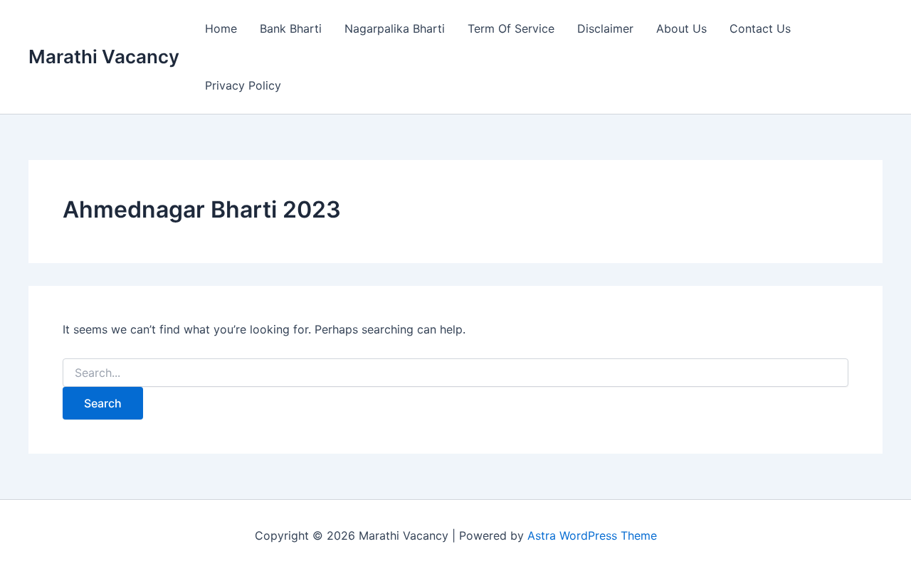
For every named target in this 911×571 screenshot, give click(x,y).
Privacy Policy (243, 85)
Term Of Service (511, 28)
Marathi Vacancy (103, 57)
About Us (681, 28)
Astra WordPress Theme (592, 535)
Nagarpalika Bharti (394, 28)
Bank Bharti (291, 28)
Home (221, 28)
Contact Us (760, 28)
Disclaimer (605, 28)
